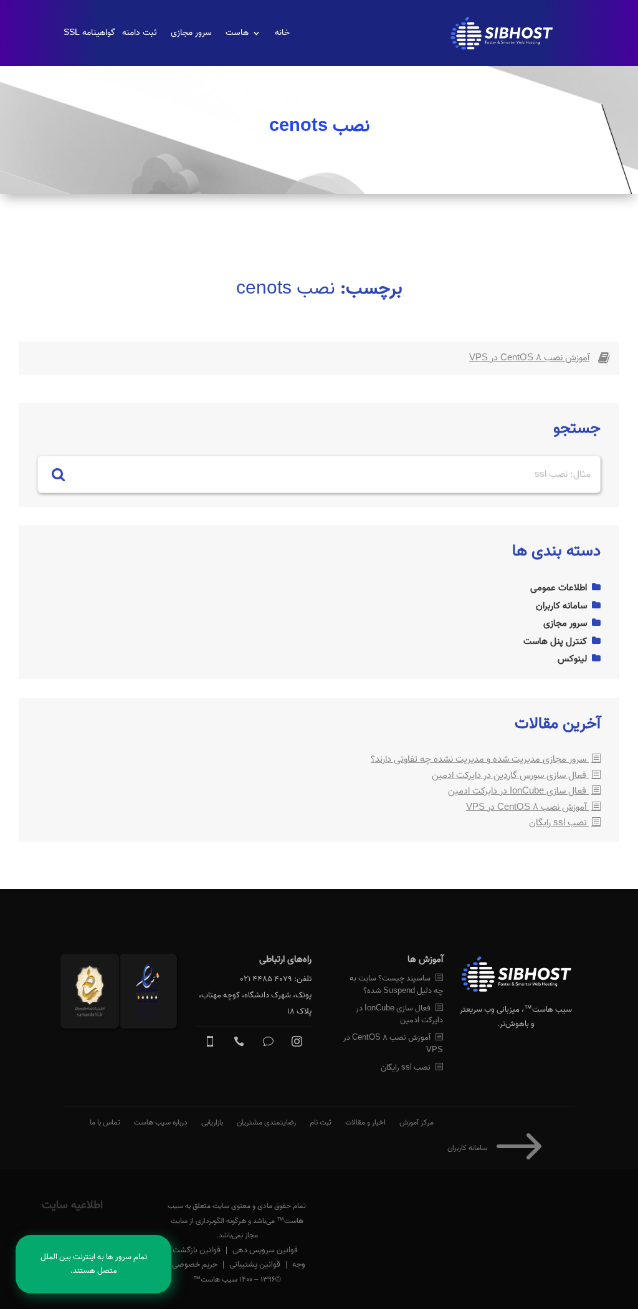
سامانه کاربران (498, 1148)
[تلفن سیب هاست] (239, 1043)
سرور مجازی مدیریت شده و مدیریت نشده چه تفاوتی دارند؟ (480, 759)
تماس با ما (105, 1122)
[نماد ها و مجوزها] (151, 994)
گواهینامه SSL (89, 33)
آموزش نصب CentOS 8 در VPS (529, 357)
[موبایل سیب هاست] (209, 1043)
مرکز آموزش (416, 1122)
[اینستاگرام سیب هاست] (297, 1043)
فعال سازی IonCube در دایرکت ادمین (518, 791)
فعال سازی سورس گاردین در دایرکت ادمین (510, 775)
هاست (237, 33)
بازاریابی (212, 1122)
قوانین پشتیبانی (254, 1264)
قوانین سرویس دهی (265, 1250)
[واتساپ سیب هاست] (268, 1043)
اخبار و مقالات (365, 1122)
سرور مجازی (191, 33)
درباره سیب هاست (161, 1122)
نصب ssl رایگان (559, 822)
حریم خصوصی (194, 1264)
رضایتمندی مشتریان (266, 1122)
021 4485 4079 (266, 978)
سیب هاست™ (548, 1009)
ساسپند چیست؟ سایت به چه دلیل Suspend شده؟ (396, 984)
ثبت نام (320, 1122)
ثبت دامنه (139, 33)
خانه (282, 33)
